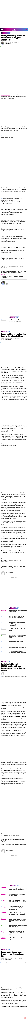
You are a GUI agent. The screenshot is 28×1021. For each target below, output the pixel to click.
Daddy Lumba (12, 835)
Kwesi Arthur (5, 561)
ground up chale (18, 560)
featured (21, 266)
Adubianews (8, 43)
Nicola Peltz (4, 267)
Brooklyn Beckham (5, 95)
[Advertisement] (14, 14)
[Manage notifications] (25, 1018)
